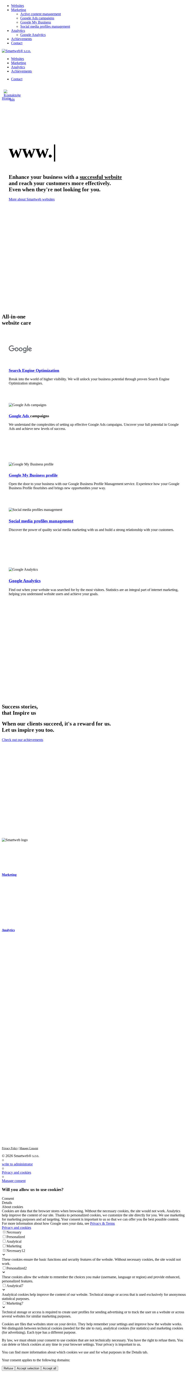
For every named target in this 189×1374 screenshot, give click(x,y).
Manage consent (14, 1181)
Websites (7, 866)
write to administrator (17, 1164)
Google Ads (19, 416)
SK (4, 1087)
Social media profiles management (41, 521)
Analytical (13, 1241)
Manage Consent (29, 1148)
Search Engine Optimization (34, 370)
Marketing (9, 874)
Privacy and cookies (16, 1172)
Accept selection (28, 1368)
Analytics (8, 930)
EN (11, 1087)
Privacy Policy (10, 1148)
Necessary (13, 1232)
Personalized (15, 1237)
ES (27, 1087)
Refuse (8, 1368)
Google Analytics (25, 580)
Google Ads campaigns (17, 896)
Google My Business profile (33, 475)
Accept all (49, 1368)
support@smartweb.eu (16, 1021)
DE (19, 1087)
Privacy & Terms (102, 1223)
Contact (7, 961)
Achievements (11, 955)
